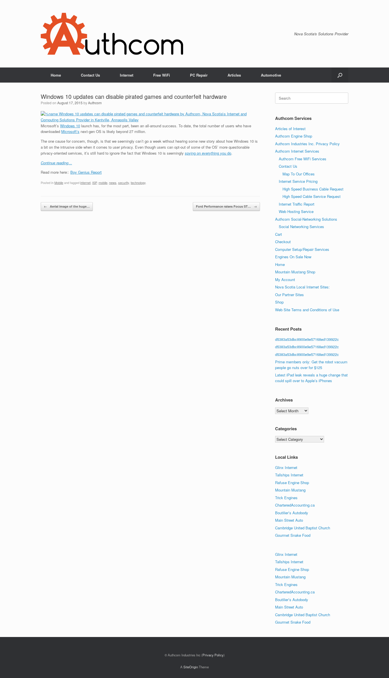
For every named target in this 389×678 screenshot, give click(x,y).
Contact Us (90, 75)
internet (85, 182)
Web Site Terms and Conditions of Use (307, 309)
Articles (234, 75)
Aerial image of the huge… (67, 206)
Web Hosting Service (296, 211)
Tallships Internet (289, 475)
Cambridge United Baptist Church (302, 527)
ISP (94, 182)
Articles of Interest (290, 128)
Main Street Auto (289, 520)
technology (138, 182)
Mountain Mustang (290, 490)
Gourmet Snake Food (292, 535)
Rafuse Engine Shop (292, 482)
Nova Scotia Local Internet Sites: (302, 287)
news (112, 182)
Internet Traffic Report (296, 204)
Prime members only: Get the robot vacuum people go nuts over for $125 (311, 364)
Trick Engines (286, 497)
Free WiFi (161, 75)
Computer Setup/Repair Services (302, 249)
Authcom (95, 102)
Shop (279, 302)
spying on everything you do (208, 153)
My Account (285, 279)
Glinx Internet (286, 467)
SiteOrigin (190, 667)
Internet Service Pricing (298, 181)
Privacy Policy (213, 655)
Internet (126, 75)
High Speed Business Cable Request (312, 189)
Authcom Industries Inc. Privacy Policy (307, 143)
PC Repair (199, 75)
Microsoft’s (70, 131)
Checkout (283, 241)
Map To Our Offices (298, 174)
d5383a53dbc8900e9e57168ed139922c (307, 339)
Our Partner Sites (289, 294)
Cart (278, 234)
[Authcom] (112, 34)
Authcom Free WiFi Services (302, 158)
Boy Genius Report (86, 172)
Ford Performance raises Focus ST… (226, 206)
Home (56, 75)
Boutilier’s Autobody (291, 512)
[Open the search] (339, 75)
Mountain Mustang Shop (295, 272)
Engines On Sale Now (293, 256)
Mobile (58, 182)
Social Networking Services (301, 226)
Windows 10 (70, 125)
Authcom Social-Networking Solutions (306, 219)
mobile (103, 182)
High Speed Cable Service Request (311, 196)
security (123, 182)
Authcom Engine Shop (293, 136)
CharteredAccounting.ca (295, 505)
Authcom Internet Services (297, 151)
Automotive (271, 75)
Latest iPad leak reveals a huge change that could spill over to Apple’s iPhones (311, 377)
